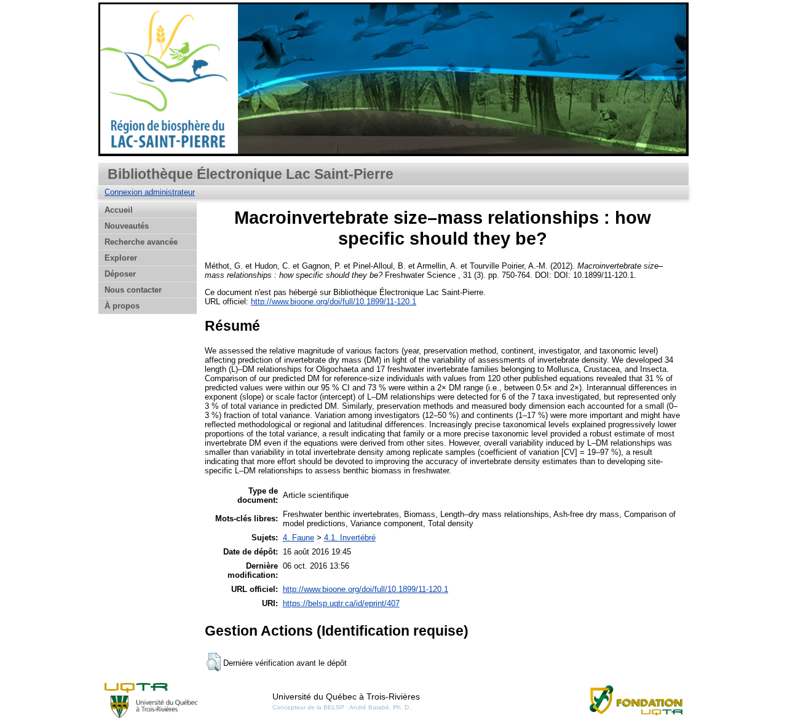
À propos (122, 305)
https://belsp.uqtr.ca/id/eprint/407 (341, 603)
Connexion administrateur (150, 192)
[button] (214, 662)
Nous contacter (133, 289)
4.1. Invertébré (350, 537)
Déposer (120, 273)
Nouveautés (127, 226)
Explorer (121, 257)
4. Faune (298, 537)
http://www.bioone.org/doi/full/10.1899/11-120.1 (333, 301)
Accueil (119, 210)
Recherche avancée (141, 242)
